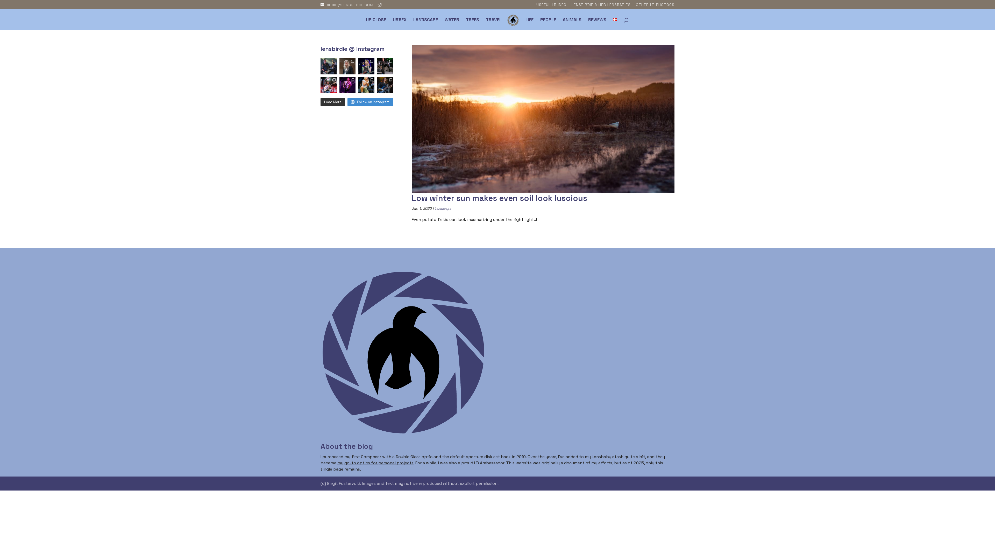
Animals (572, 20)
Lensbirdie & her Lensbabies (601, 5)
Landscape (425, 20)
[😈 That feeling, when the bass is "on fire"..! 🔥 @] (329, 66)
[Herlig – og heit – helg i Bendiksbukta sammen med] (385, 85)
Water (452, 20)
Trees (472, 20)
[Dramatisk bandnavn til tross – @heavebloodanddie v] (329, 85)
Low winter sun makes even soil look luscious (499, 198)
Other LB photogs (655, 5)
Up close (376, 20)
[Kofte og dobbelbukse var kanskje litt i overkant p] (347, 85)
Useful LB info (551, 5)
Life (529, 20)
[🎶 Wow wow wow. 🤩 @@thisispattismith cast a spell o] (347, 66)
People (548, 20)
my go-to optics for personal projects (375, 463)
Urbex (400, 20)
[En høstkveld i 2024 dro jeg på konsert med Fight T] (385, 66)
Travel (494, 20)
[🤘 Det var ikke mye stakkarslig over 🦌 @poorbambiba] (366, 66)
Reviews (597, 20)
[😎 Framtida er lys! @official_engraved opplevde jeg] (366, 85)
